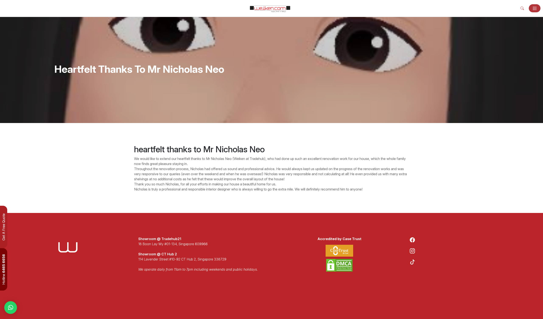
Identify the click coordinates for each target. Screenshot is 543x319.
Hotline (3, 269)
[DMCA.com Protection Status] (339, 265)
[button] (10, 307)
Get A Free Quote (3, 227)
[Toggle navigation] (534, 8)
